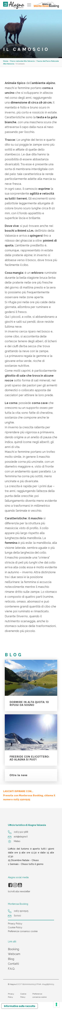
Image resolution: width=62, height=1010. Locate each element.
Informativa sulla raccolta (19, 1006)
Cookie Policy (15, 927)
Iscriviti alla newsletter (19, 891)
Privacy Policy (15, 923)
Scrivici (17, 915)
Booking (13, 949)
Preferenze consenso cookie (23, 931)
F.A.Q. (11, 968)
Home (5, 61)
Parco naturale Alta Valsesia (22, 61)
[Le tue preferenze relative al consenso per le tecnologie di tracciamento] (56, 1004)
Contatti (13, 963)
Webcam (14, 954)
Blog (11, 959)
